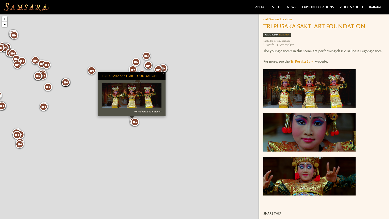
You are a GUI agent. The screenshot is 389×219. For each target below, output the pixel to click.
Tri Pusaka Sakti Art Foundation (129, 76)
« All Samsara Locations (277, 19)
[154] (14, 35)
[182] (16, 59)
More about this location (147, 111)
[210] (46, 65)
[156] (38, 76)
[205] (48, 87)
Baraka (375, 7)
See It (276, 7)
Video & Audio (351, 7)
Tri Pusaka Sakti (302, 61)
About (260, 7)
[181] (17, 64)
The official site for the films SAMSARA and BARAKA (26, 7)
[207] (148, 65)
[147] (146, 56)
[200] (17, 135)
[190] (158, 69)
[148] (133, 69)
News (291, 7)
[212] (35, 60)
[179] (12, 53)
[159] (43, 106)
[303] (136, 62)
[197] (19, 144)
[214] (65, 82)
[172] (91, 70)
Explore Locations (318, 7)
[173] (135, 122)
